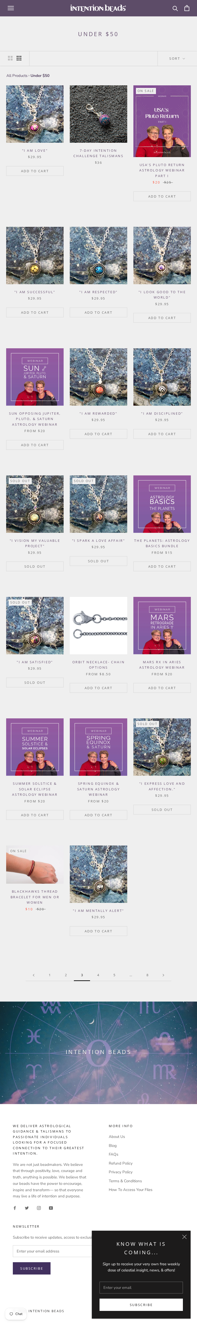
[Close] (184, 1237)
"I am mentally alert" (98, 910)
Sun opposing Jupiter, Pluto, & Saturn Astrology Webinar (35, 419)
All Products (16, 75)
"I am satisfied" (35, 662)
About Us (117, 1136)
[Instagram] (39, 1208)
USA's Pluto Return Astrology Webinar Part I (162, 170)
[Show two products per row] (10, 58)
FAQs (113, 1154)
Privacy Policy (121, 1172)
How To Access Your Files (130, 1189)
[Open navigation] (11, 8)
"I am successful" (34, 292)
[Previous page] (34, 975)
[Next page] (163, 975)
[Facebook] (15, 1208)
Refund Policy (121, 1163)
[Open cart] (186, 8)
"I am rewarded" (98, 413)
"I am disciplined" (162, 413)
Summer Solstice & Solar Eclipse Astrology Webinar (34, 789)
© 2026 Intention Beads (39, 1311)
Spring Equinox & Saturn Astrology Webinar (98, 789)
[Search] (175, 8)
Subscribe (141, 1304)
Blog (113, 1145)
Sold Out (35, 566)
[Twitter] (27, 1208)
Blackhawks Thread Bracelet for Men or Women (35, 897)
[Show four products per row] (19, 58)
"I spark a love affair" (98, 540)
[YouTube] (51, 1208)
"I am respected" (98, 292)
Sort (175, 58)
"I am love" (35, 150)
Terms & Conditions (125, 1181)
